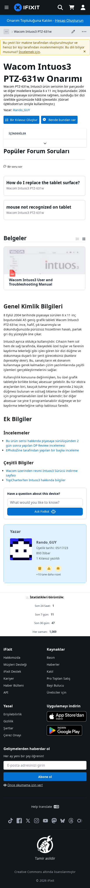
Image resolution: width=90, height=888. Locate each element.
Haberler (53, 664)
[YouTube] (45, 820)
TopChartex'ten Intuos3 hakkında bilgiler (36, 480)
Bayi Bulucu (55, 685)
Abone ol (45, 777)
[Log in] (83, 7)
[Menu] (6, 7)
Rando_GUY (21, 110)
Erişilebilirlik (12, 714)
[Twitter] (28, 820)
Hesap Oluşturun (69, 20)
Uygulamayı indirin (64, 706)
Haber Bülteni (13, 685)
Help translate (41, 807)
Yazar (15, 531)
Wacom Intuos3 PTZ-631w (33, 31)
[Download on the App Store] (67, 716)
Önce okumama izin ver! (25, 785)
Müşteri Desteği (15, 664)
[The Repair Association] (79, 820)
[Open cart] (71, 7)
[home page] (27, 7)
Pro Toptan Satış (58, 678)
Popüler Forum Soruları (36, 151)
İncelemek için (29, 52)
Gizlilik (8, 721)
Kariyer (8, 678)
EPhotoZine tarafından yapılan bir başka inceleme (42, 450)
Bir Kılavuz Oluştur (24, 120)
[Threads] (71, 820)
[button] (60, 7)
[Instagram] (36, 820)
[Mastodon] (54, 820)
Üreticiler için (56, 692)
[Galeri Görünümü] (83, 238)
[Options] (6, 31)
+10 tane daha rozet (48, 574)
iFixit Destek (12, 671)
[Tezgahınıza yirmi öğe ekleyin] (48, 568)
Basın (51, 657)
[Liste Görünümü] (77, 238)
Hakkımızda (11, 657)
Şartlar (8, 728)
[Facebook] (19, 820)
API (5, 692)
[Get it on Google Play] (64, 730)
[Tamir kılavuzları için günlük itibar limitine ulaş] (39, 568)
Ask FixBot (42, 511)
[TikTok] (10, 820)
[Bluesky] (62, 820)
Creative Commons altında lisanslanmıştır (45, 872)
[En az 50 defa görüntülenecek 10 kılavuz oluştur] (58, 568)
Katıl (50, 671)
